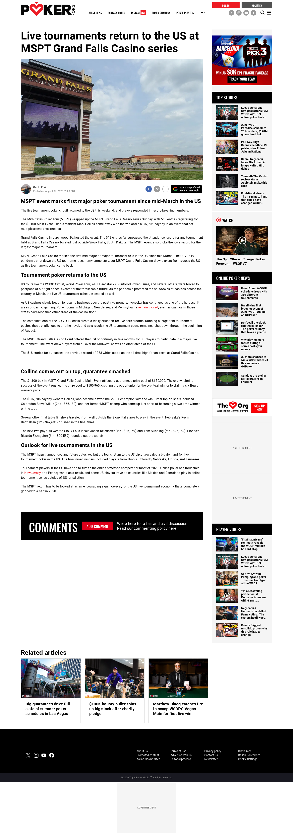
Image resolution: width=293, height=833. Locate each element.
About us (142, 751)
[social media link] (231, 12)
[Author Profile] (26, 189)
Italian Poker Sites (249, 755)
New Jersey (32, 473)
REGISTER (257, 5)
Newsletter (211, 759)
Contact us (211, 755)
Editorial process (180, 759)
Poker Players (185, 13)
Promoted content (148, 755)
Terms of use (178, 751)
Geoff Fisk (39, 187)
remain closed (148, 307)
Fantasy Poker (116, 13)
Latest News (95, 13)
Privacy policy (212, 751)
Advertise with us (181, 755)
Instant (138, 13)
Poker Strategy (161, 13)
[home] (48, 9)
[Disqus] (112, 594)
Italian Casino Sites (148, 759)
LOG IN (226, 5)
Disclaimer (244, 751)
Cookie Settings (247, 759)
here (172, 528)
